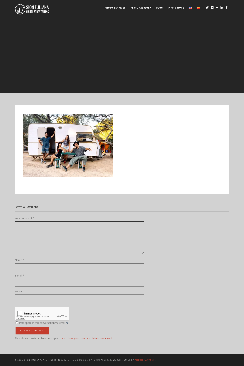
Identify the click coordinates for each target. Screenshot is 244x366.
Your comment (24, 218)
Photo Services (115, 7)
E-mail (19, 275)
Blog (159, 7)
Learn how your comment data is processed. (87, 338)
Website (19, 291)
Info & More (176, 7)
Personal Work (141, 7)
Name (19, 260)
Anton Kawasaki (145, 360)
